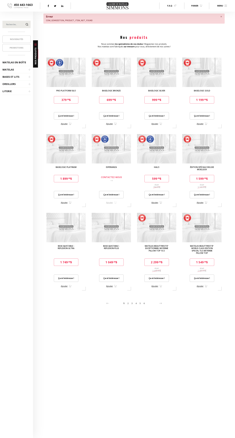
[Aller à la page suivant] (160, 303)
